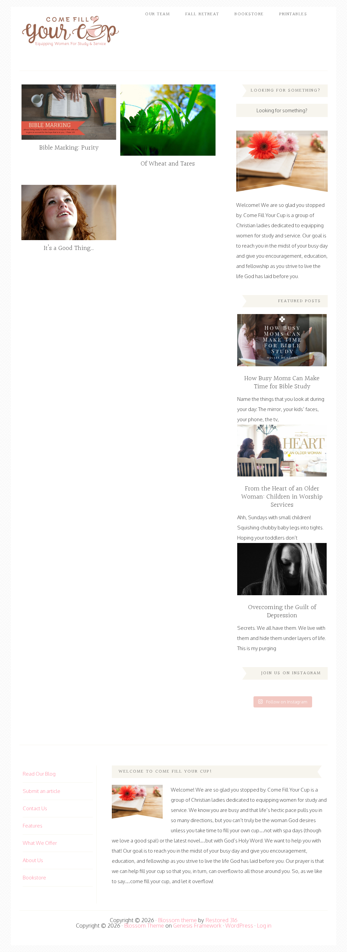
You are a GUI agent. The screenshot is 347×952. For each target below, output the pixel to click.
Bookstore (34, 877)
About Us (33, 860)
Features (32, 825)
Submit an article (41, 791)
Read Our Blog (39, 774)
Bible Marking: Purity (69, 147)
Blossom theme (177, 920)
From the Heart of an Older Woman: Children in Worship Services (282, 496)
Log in (264, 925)
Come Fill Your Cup (70, 32)
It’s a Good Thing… (69, 248)
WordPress (239, 925)
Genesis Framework (197, 925)
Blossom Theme (144, 925)
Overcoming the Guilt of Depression (282, 611)
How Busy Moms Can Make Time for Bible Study (282, 382)
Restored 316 (221, 920)
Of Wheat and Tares (168, 163)
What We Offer (40, 843)
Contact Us (35, 808)
